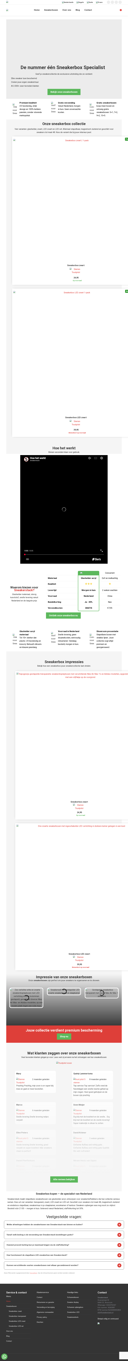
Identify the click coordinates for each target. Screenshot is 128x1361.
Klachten (40, 1322)
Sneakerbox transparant (17, 1316)
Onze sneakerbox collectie (64, 124)
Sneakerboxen (11, 1306)
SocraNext (33, 1273)
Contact (9, 1341)
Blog (8, 1336)
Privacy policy (42, 1317)
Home (8, 1301)
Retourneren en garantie (45, 1302)
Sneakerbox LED (73, 1312)
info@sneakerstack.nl (105, 1312)
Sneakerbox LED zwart (76, 417)
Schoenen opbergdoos (75, 1307)
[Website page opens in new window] (120, 2)
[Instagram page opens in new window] (108, 2)
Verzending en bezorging (45, 1307)
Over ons (9, 1331)
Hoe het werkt (64, 448)
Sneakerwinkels (72, 1317)
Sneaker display (73, 1302)
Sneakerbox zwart (75, 265)
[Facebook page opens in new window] (112, 2)
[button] (119, 1225)
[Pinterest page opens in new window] (116, 2)
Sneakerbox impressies (64, 662)
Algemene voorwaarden (45, 1312)
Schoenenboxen (73, 1297)
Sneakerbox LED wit (16, 1326)
